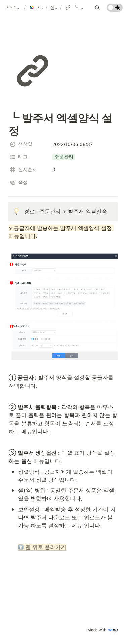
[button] (13, 8)
